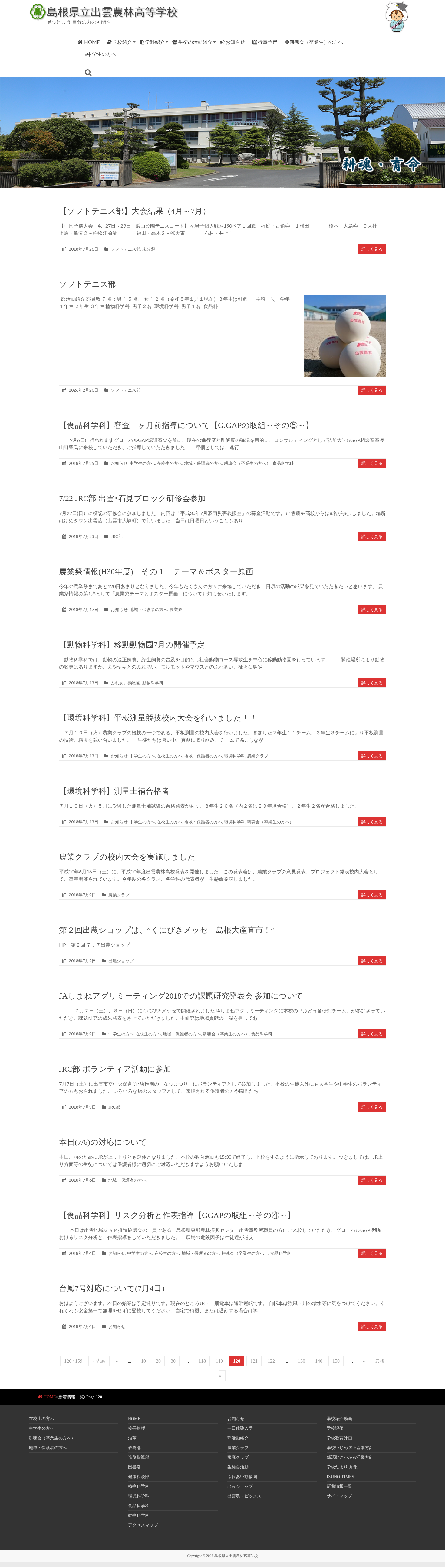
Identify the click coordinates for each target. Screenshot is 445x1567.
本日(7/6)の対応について (103, 1142)
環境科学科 (234, 755)
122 (271, 1361)
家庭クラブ (238, 1457)
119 (219, 1361)
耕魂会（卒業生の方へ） (247, 463)
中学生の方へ (142, 463)
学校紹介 (122, 42)
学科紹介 (155, 42)
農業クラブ (257, 755)
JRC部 (117, 536)
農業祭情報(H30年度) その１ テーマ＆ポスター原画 (160, 571)
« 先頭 (99, 1361)
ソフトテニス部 (125, 248)
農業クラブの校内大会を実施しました (127, 857)
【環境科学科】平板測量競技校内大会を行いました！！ (158, 718)
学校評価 (335, 1428)
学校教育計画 (339, 1438)
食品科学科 (283, 463)
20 (158, 1361)
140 (318, 1361)
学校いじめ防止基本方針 (350, 1448)
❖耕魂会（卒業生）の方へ (314, 42)
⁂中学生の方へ (100, 54)
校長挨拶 (136, 1428)
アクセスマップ (143, 1525)
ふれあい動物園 (125, 682)
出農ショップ (121, 960)
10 (143, 1361)
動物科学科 (152, 682)
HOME (92, 42)
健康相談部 (138, 1477)
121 (254, 1361)
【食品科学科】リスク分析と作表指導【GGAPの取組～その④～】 (177, 1215)
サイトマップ (339, 1496)
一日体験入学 (240, 1428)
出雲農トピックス (244, 1496)
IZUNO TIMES (340, 1477)
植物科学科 (138, 1486)
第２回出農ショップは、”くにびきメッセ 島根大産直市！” (167, 930)
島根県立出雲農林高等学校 (112, 11)
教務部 (134, 1448)
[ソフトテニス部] (345, 298)
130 (301, 1361)
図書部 (134, 1467)
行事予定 (267, 42)
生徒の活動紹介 (195, 42)
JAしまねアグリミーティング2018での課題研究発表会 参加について (181, 996)
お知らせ (235, 42)
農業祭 (176, 609)
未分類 (148, 248)
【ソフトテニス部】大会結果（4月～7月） (134, 211)
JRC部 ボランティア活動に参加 (115, 1069)
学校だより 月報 (342, 1467)
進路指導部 (138, 1457)
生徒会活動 (238, 1467)
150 (336, 1361)
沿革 (132, 1438)
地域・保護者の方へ (203, 463)
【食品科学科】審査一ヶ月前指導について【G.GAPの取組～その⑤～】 (186, 425)
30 (173, 1361)
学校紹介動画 (339, 1418)
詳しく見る (372, 248)
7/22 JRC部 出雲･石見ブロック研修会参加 (132, 498)
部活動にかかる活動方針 (350, 1457)
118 (202, 1361)
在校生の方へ (169, 463)
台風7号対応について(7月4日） (114, 1288)
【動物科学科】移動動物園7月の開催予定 (132, 644)
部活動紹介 (238, 1438)
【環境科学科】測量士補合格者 (114, 791)
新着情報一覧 (339, 1486)
